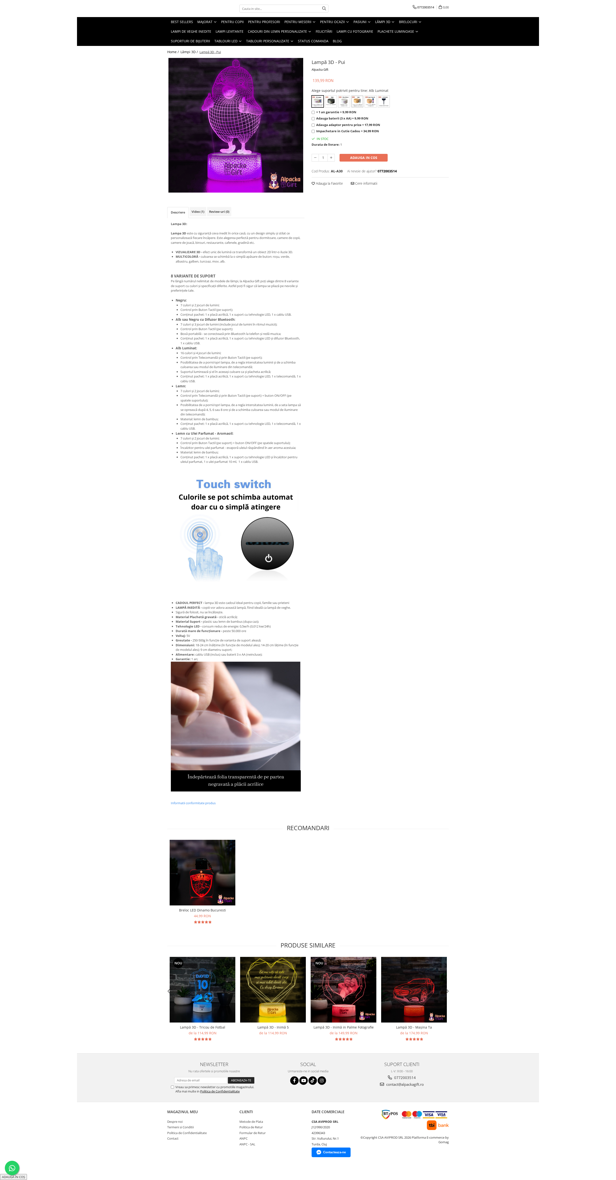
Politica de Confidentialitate (220, 1091)
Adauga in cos (363, 157)
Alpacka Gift (320, 69)
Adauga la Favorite (329, 183)
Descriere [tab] (178, 212)
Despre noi (175, 1121)
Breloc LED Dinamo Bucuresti (202, 910)
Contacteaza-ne (334, 1152)
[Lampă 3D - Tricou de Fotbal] (202, 990)
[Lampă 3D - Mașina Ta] (414, 990)
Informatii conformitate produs (193, 803)
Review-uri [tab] (219, 211)
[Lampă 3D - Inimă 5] (273, 990)
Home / (173, 52)
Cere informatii (365, 183)
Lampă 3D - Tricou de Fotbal (202, 1027)
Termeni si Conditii (180, 1127)
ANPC (243, 1138)
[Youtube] (303, 1080)
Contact (173, 1138)
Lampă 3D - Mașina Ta (414, 1027)
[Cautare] (324, 9)
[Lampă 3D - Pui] (235, 125)
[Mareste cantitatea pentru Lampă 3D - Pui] (331, 158)
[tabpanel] (235, 125)
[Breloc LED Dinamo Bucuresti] (202, 872)
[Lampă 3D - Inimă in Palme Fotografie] (343, 990)
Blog (337, 41)
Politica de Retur (251, 1127)
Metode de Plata (251, 1121)
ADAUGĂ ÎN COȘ (13, 1177)
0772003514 (404, 1077)
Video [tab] (198, 211)
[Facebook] (294, 1080)
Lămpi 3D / (189, 52)
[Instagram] (322, 1080)
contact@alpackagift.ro (404, 1084)
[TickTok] (312, 1080)
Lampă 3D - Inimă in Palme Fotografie (344, 1027)
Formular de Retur (252, 1133)
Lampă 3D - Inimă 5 (273, 1027)
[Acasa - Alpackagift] (191, 8)
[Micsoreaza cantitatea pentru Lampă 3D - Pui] (315, 158)
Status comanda (313, 41)
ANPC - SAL (247, 1144)
